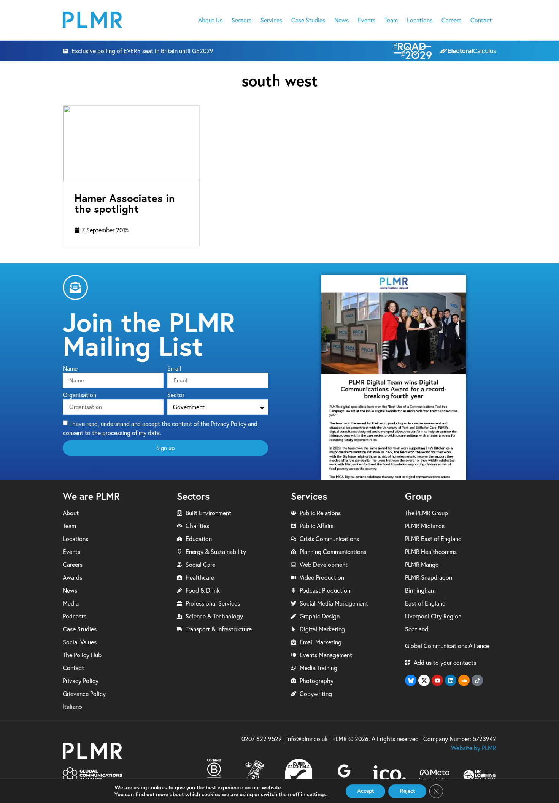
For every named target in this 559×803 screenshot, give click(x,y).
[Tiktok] (477, 680)
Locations (419, 20)
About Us (210, 20)
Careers (451, 20)
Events (366, 20)
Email (174, 368)
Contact (481, 20)
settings (316, 794)
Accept (365, 791)
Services (271, 20)
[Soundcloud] (464, 680)
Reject (407, 791)
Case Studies (308, 20)
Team (391, 20)
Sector (175, 395)
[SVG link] (92, 20)
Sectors (241, 20)
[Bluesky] (410, 680)
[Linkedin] (450, 680)
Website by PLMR (473, 748)
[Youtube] (437, 680)
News (341, 20)
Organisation (79, 395)
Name (70, 368)
